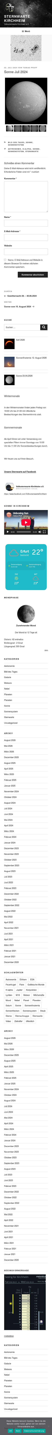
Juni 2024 (8, 814)
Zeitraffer (18, 1021)
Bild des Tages (16, 142)
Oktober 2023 (10, 859)
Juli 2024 (8, 808)
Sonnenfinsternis (32, 1005)
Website (8, 245)
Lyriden (9, 994)
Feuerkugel (11, 984)
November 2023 (11, 853)
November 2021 (11, 927)
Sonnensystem (16, 145)
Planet (26, 1000)
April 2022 (8, 922)
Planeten (8, 694)
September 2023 (11, 865)
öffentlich (30, 1021)
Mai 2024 (8, 819)
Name (7, 217)
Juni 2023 (8, 882)
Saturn (9, 1005)
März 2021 (9, 944)
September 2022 (11, 905)
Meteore (8, 682)
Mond (8, 1000)
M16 (18, 994)
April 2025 (8, 768)
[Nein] (48, 1426)
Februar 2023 (10, 888)
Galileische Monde (36, 984)
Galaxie (7, 677)
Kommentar (10, 178)
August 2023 (10, 871)
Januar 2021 (9, 956)
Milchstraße (38, 994)
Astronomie (14, 149)
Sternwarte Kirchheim (17, 18)
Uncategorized (10, 722)
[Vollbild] (44, 531)
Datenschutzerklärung (34, 1431)
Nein (18, 1431)
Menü (27, 31)
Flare (21, 984)
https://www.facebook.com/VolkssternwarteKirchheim (25, 493)
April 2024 (8, 825)
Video (8, 1021)
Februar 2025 (10, 779)
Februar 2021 (10, 950)
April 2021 (8, 939)
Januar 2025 (9, 785)
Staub (42, 1010)
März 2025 (9, 774)
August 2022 (10, 910)
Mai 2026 (8, 745)
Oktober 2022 (10, 899)
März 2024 (9, 831)
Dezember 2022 (11, 893)
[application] (26, 522)
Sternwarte (32, 151)
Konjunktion (31, 989)
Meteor (26, 994)
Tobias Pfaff (30, 68)
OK (10, 1431)
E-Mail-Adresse (12, 231)
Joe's (46, 650)
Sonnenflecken (12, 1010)
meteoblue (9, 1335)
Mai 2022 (8, 916)
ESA (32, 979)
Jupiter (19, 989)
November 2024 (11, 791)
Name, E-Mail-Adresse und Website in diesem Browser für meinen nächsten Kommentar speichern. (23, 263)
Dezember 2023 (11, 848)
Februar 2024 (10, 836)
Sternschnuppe (22, 1015)
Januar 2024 (9, 842)
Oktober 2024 (10, 797)
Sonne (29, 142)
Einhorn (23, 979)
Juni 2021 (8, 933)
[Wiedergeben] (7, 531)
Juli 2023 (8, 876)
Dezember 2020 (11, 962)
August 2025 (10, 762)
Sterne (9, 1015)
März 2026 (9, 751)
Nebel (6, 688)
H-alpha (27, 149)
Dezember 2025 (11, 757)
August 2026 (10, 740)
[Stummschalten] (39, 531)
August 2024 (10, 802)
